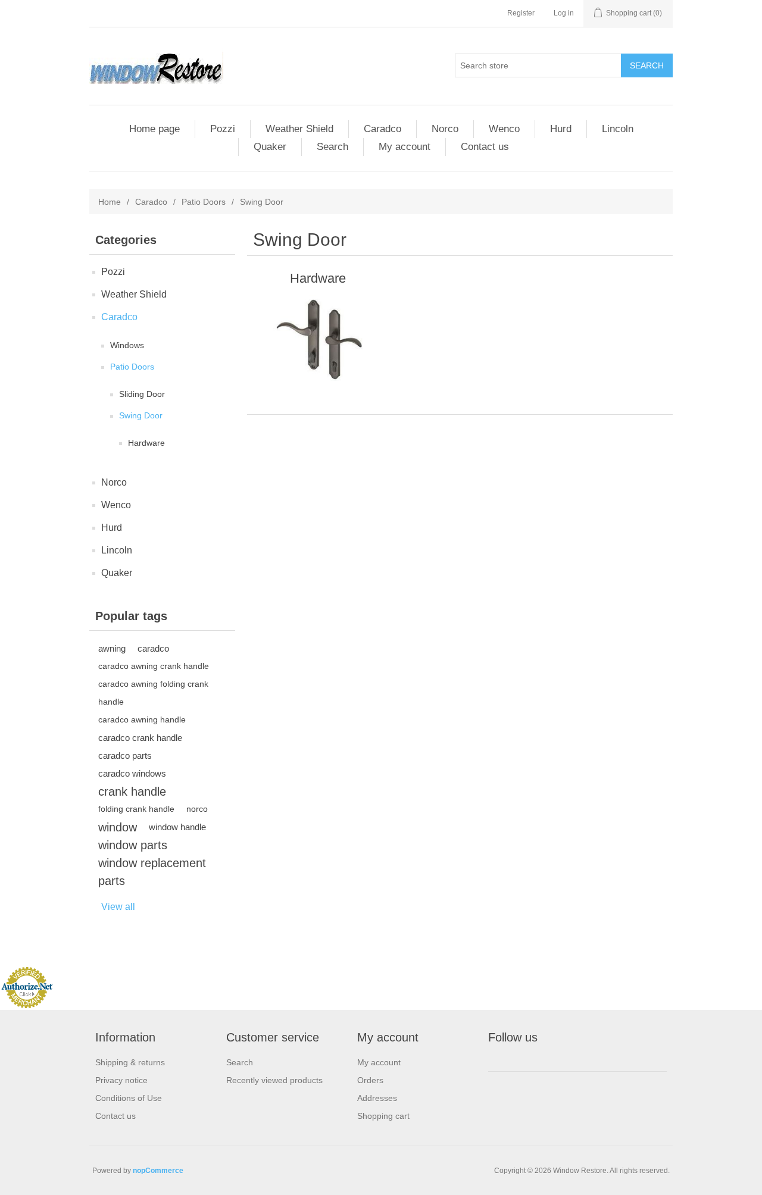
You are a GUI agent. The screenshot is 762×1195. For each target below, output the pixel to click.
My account (404, 146)
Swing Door (141, 415)
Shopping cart (383, 1116)
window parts (132, 845)
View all (118, 907)
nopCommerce (158, 1170)
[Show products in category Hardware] (317, 339)
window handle (177, 827)
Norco (445, 128)
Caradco (382, 128)
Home (109, 202)
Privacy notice (121, 1080)
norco (197, 809)
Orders (370, 1080)
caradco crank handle (140, 738)
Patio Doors (204, 202)
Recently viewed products (274, 1080)
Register (521, 13)
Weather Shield (299, 128)
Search (332, 146)
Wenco (504, 128)
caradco (153, 648)
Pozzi (222, 128)
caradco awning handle (142, 719)
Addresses (377, 1098)
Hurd (561, 128)
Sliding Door (142, 394)
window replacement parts (152, 871)
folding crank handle (136, 809)
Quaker (270, 146)
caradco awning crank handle (153, 666)
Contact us (485, 146)
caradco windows (132, 773)
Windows (127, 345)
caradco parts (125, 755)
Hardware (146, 443)
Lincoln (617, 128)
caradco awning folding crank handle (153, 693)
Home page (154, 128)
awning (112, 648)
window (117, 827)
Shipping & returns (130, 1062)
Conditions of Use (128, 1098)
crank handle (132, 791)
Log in (564, 13)
